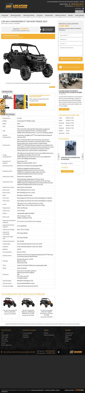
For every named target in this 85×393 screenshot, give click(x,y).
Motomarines (4, 341)
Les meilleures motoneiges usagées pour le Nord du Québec (70, 91)
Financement (26, 337)
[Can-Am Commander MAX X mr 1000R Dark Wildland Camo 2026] (28, 302)
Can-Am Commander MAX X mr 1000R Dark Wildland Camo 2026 (28, 312)
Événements (68, 339)
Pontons (3, 343)
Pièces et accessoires (49, 335)
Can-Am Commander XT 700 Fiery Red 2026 (10, 311)
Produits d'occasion (29, 330)
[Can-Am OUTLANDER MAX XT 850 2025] (70, 148)
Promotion (7, 92)
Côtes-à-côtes (4, 337)
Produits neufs (6, 330)
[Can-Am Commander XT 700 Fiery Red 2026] (10, 302)
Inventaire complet (27, 333)
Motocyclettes (4, 335)
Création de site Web (69, 390)
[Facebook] (83, 8)
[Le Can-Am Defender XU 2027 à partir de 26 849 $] (15, 102)
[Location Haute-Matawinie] (15, 6)
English (80, 11)
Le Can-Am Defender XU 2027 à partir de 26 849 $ (39, 96)
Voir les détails (67, 171)
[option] (71, 156)
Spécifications (8, 114)
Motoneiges (4, 339)
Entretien (46, 333)
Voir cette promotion (37, 104)
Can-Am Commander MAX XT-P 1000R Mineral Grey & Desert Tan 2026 (46, 313)
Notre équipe (68, 335)
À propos (68, 330)
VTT (2, 333)
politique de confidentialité (37, 390)
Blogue (67, 337)
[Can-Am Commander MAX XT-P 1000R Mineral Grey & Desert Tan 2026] (46, 302)
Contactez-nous (69, 333)
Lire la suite (64, 109)
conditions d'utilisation (50, 390)
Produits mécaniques (6, 345)
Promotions (25, 335)
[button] (59, 156)
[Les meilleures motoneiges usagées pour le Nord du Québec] (70, 81)
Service (46, 330)
